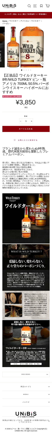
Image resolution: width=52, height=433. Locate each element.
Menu (26, 394)
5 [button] (31, 70)
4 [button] (28, 70)
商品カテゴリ (26, 386)
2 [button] (24, 70)
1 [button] (21, 70)
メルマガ (26, 402)
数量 (26, 116)
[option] (26, 14)
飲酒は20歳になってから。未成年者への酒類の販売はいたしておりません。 (26, 421)
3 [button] (26, 70)
